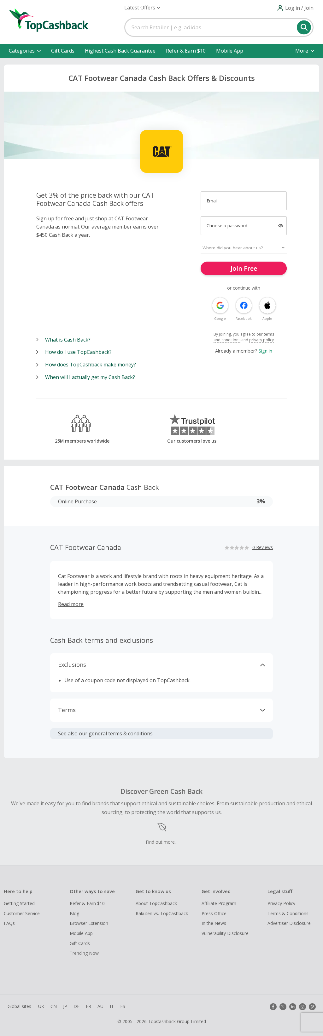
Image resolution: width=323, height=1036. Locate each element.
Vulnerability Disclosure (225, 933)
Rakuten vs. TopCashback (162, 913)
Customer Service (22, 913)
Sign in (265, 351)
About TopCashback (156, 903)
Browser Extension (89, 923)
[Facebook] (273, 1006)
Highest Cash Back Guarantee (120, 50)
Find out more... (162, 842)
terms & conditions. (131, 733)
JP (65, 1006)
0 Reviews (262, 547)
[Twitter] (282, 1006)
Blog (74, 913)
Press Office (214, 913)
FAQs (9, 923)
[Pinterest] (312, 1006)
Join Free (244, 268)
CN (53, 1006)
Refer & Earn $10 (186, 50)
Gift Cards (62, 50)
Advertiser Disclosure (289, 923)
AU (100, 1006)
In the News (214, 923)
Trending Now (84, 953)
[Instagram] (302, 1006)
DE (76, 1006)
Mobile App (229, 50)
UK (41, 1006)
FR (88, 1006)
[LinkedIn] (292, 1006)
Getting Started (19, 903)
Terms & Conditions (287, 913)
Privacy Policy (281, 903)
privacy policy (261, 340)
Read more (71, 604)
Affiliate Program (219, 903)
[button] (142, 8)
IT (112, 1006)
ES (122, 1006)
